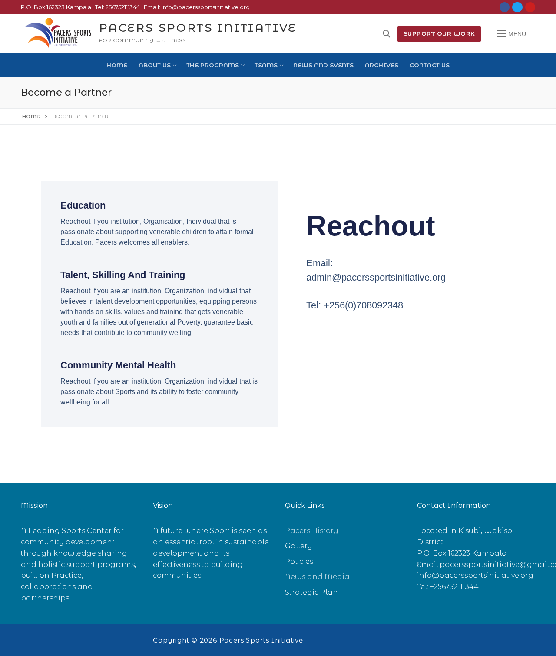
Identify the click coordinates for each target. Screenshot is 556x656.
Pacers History (311, 531)
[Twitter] (517, 7)
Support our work (439, 33)
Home (31, 116)
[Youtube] (530, 7)
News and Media (317, 577)
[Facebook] (505, 7)
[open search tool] (387, 34)
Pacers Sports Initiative (198, 28)
